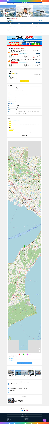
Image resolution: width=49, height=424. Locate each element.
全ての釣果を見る (24, 135)
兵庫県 (8, 20)
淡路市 (10, 20)
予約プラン (11, 23)
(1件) (12, 21)
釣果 (25, 23)
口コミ (19, 23)
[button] (0, 10)
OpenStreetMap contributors (38, 352)
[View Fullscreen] (39, 348)
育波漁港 (12, 20)
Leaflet (33, 352)
